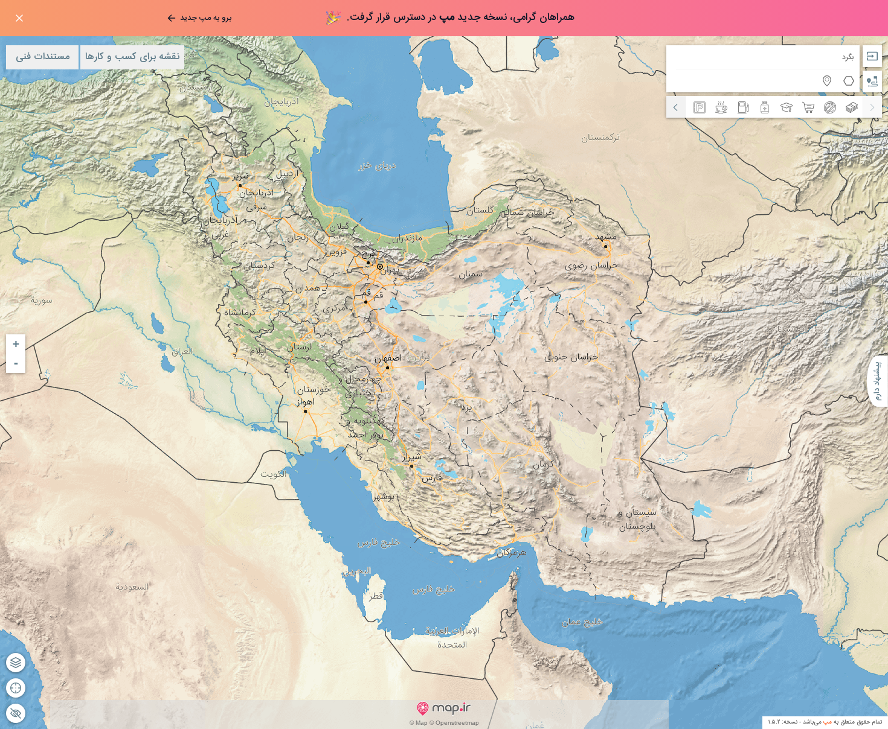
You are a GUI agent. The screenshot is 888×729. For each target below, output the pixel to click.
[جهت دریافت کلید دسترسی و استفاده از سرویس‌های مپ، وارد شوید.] (872, 56)
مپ (827, 722)
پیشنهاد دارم (877, 381)
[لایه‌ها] (15, 662)
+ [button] (16, 343)
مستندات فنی (42, 57)
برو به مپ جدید (205, 18)
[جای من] (15, 688)
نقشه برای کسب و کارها (132, 57)
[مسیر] (872, 81)
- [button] (16, 363)
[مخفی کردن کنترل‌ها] (15, 713)
